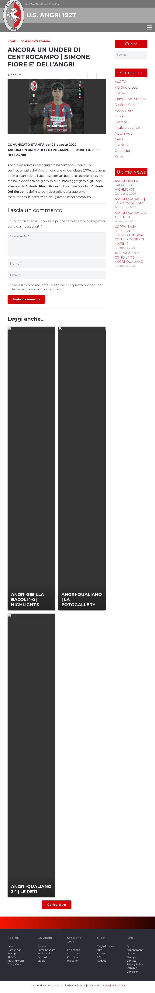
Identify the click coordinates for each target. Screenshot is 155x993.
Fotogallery (124, 110)
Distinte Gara (125, 105)
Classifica (72, 957)
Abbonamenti (135, 950)
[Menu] (149, 27)
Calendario (73, 950)
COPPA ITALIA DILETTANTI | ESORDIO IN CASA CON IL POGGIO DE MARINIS (130, 235)
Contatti (131, 960)
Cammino (73, 953)
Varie (119, 156)
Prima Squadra (46, 950)
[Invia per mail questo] (73, 76)
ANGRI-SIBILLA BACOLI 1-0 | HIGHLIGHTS (126, 185)
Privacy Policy (135, 964)
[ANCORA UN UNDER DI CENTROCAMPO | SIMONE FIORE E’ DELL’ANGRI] (57, 81)
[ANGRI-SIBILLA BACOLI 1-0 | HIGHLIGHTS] (31, 468)
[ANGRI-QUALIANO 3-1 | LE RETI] (31, 755)
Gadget (101, 960)
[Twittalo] (92, 76)
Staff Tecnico (45, 953)
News (119, 139)
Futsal (119, 116)
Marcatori (72, 960)
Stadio (41, 960)
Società (41, 946)
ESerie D (121, 93)
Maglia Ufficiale (106, 946)
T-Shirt (101, 957)
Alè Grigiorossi (126, 87)
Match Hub (124, 133)
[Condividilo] (83, 76)
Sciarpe (101, 953)
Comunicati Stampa (131, 99)
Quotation (123, 151)
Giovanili (122, 122)
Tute (99, 950)
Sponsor (131, 946)
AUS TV (120, 81)
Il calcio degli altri (129, 127)
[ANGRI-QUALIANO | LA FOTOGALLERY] (82, 468)
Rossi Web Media (115, 985)
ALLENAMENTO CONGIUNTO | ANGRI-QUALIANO (129, 257)
